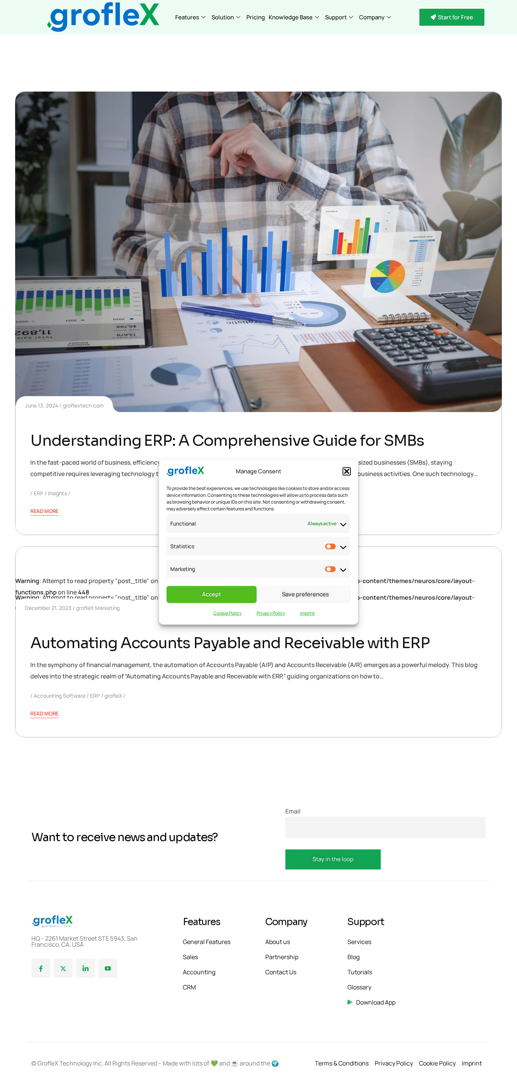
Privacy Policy (271, 613)
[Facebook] (40, 968)
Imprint (307, 613)
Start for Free (455, 17)
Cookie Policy (227, 613)
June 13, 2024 (41, 405)
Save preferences (305, 594)
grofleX (113, 695)
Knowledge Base (291, 17)
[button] (346, 471)
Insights (57, 493)
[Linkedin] (85, 968)
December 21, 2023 (48, 607)
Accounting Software (60, 695)
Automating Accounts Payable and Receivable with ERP (230, 643)
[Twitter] (63, 968)
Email (293, 811)
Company (372, 17)
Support (336, 17)
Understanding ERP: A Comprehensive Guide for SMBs (227, 440)
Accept (211, 594)
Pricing (255, 17)
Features (187, 17)
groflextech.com (83, 405)
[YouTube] (107, 968)
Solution (223, 17)
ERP (39, 493)
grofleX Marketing (98, 607)
